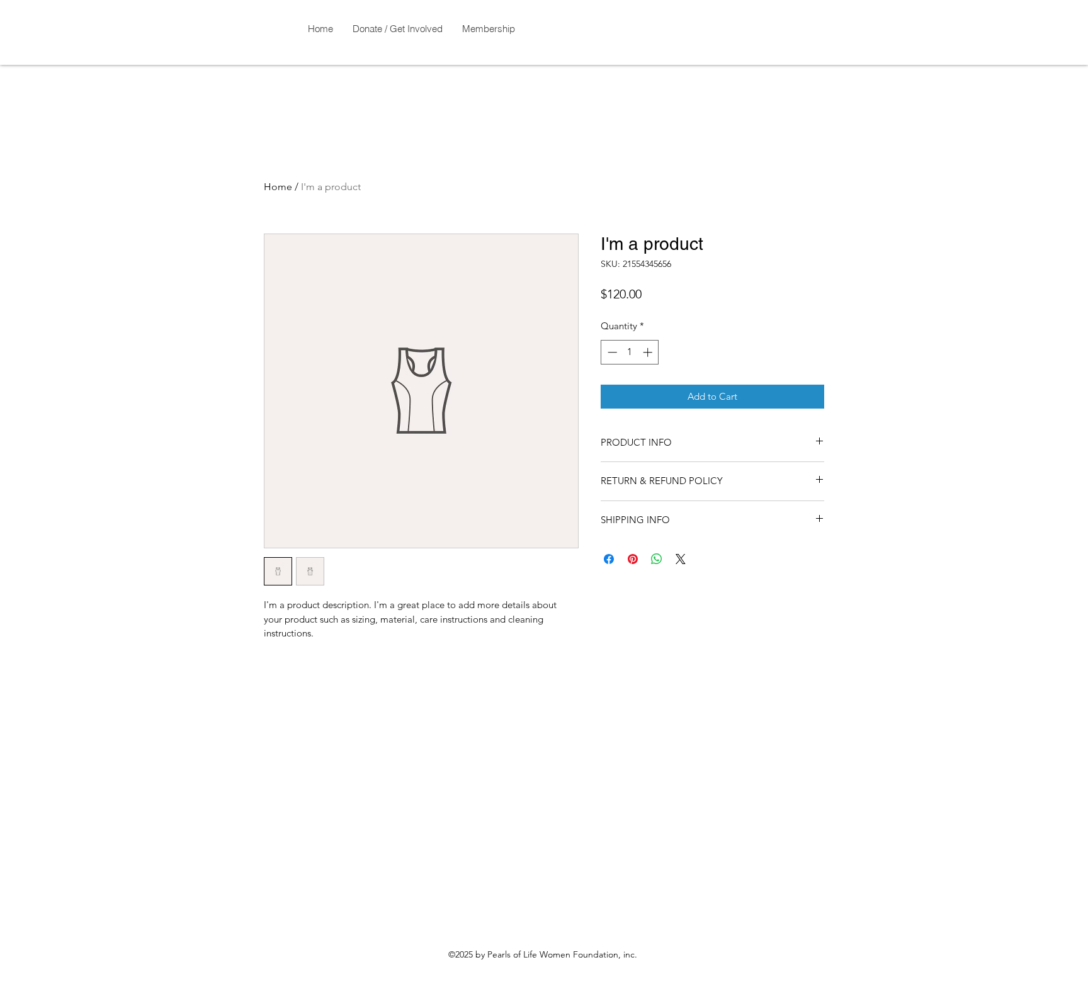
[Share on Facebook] (608, 559)
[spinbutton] (630, 352)
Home (278, 187)
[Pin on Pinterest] (632, 559)
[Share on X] (680, 559)
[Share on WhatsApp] (656, 559)
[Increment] (648, 352)
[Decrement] (611, 352)
